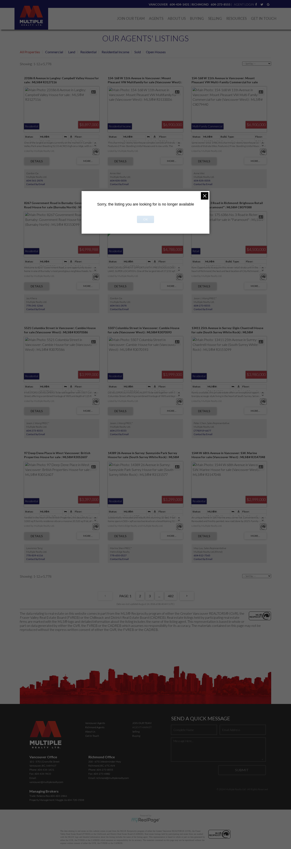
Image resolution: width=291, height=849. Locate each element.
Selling (215, 18)
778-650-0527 (118, 555)
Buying (197, 18)
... (159, 596)
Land (71, 52)
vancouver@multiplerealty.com (46, 782)
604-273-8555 (202, 305)
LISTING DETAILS (36, 161)
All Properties (30, 52)
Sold (137, 52)
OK (145, 219)
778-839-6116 (34, 555)
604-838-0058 (118, 180)
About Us (177, 18)
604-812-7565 (202, 555)
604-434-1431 (45, 769)
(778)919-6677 (202, 430)
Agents (156, 18)
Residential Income (115, 52)
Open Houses (156, 52)
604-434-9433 (43, 773)
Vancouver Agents (95, 723)
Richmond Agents (94, 727)
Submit (242, 770)
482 (171, 596)
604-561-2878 (34, 180)
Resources (236, 18)
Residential (88, 52)
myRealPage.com (145, 820)
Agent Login (244, 4)
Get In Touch (264, 18)
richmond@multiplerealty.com (112, 778)
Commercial (54, 52)
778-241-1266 (34, 305)
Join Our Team (131, 18)
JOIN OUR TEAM (141, 723)
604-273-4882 (102, 773)
